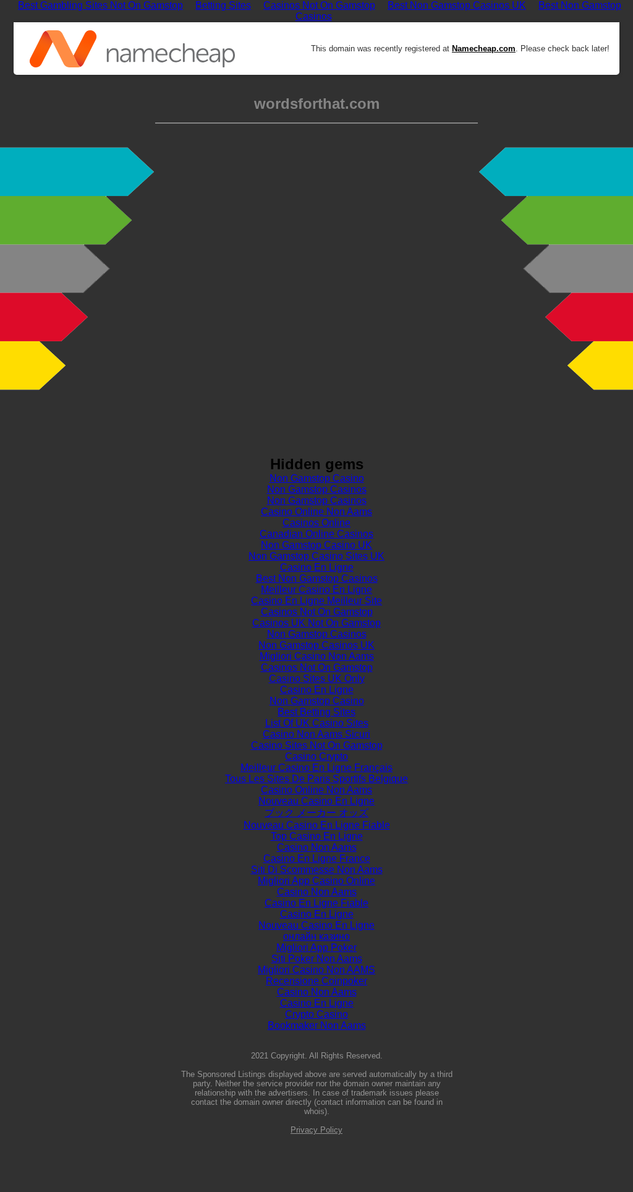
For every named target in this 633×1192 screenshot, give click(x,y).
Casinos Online (316, 522)
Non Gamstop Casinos (317, 489)
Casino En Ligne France (316, 858)
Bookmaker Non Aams (317, 1025)
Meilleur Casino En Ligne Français (316, 767)
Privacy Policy (316, 1130)
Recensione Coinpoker (316, 981)
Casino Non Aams (317, 847)
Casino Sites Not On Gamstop (317, 745)
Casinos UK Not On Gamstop (316, 623)
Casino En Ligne (317, 567)
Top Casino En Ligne (317, 836)
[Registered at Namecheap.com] (132, 49)
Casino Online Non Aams (316, 511)
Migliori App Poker (316, 947)
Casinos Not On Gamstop (317, 612)
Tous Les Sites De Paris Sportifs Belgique (316, 778)
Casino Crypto (316, 756)
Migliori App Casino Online (316, 880)
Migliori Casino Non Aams (317, 656)
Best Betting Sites (316, 712)
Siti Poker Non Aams (316, 958)
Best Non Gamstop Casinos (317, 578)
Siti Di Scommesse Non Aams (317, 869)
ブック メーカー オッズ (316, 812)
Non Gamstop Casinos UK (316, 645)
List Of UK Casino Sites (316, 723)
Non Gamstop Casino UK (316, 545)
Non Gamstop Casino (317, 478)
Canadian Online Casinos (316, 534)
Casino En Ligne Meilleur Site (316, 600)
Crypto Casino (316, 1014)
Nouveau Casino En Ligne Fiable (317, 825)
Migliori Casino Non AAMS (316, 969)
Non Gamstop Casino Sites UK (316, 556)
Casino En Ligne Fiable (316, 903)
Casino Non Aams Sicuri (316, 734)
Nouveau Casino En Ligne (316, 801)
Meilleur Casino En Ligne (316, 589)
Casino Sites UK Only (317, 678)
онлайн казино (316, 936)
